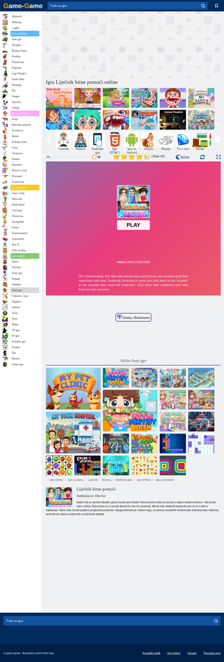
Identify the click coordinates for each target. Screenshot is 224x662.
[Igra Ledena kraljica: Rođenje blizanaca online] (144, 98)
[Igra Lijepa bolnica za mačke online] (116, 98)
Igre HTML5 (143, 479)
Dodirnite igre (123, 479)
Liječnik (92, 479)
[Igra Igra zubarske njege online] (116, 120)
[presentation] (49, 139)
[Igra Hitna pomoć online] (201, 421)
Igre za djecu (75, 479)
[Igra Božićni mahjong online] (144, 465)
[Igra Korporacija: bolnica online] (201, 378)
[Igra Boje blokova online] (87, 465)
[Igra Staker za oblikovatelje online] (173, 465)
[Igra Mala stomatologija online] (116, 378)
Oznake (192, 653)
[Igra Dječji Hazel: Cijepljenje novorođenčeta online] (87, 98)
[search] (203, 6)
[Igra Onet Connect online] (59, 465)
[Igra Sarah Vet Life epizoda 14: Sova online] (201, 400)
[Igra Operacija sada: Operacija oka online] (144, 120)
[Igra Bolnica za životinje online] (173, 120)
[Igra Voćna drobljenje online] (144, 443)
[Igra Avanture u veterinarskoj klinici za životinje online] (173, 378)
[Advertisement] (89, 44)
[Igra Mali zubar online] (173, 98)
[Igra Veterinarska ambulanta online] (173, 421)
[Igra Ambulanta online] (59, 120)
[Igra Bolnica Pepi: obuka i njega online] (144, 378)
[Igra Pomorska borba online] (201, 443)
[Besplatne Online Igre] (23, 5)
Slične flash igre (133, 360)
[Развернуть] (218, 157)
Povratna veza (212, 653)
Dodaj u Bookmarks (136, 317)
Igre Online (56, 479)
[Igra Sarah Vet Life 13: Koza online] (173, 400)
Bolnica (106, 479)
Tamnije (184, 157)
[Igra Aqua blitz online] (116, 465)
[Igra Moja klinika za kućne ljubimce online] (73, 389)
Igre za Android (164, 479)
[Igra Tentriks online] (173, 443)
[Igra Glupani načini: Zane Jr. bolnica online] (201, 98)
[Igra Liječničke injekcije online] (201, 120)
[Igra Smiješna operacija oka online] (87, 120)
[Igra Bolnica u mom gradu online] (73, 432)
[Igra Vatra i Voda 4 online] (116, 443)
